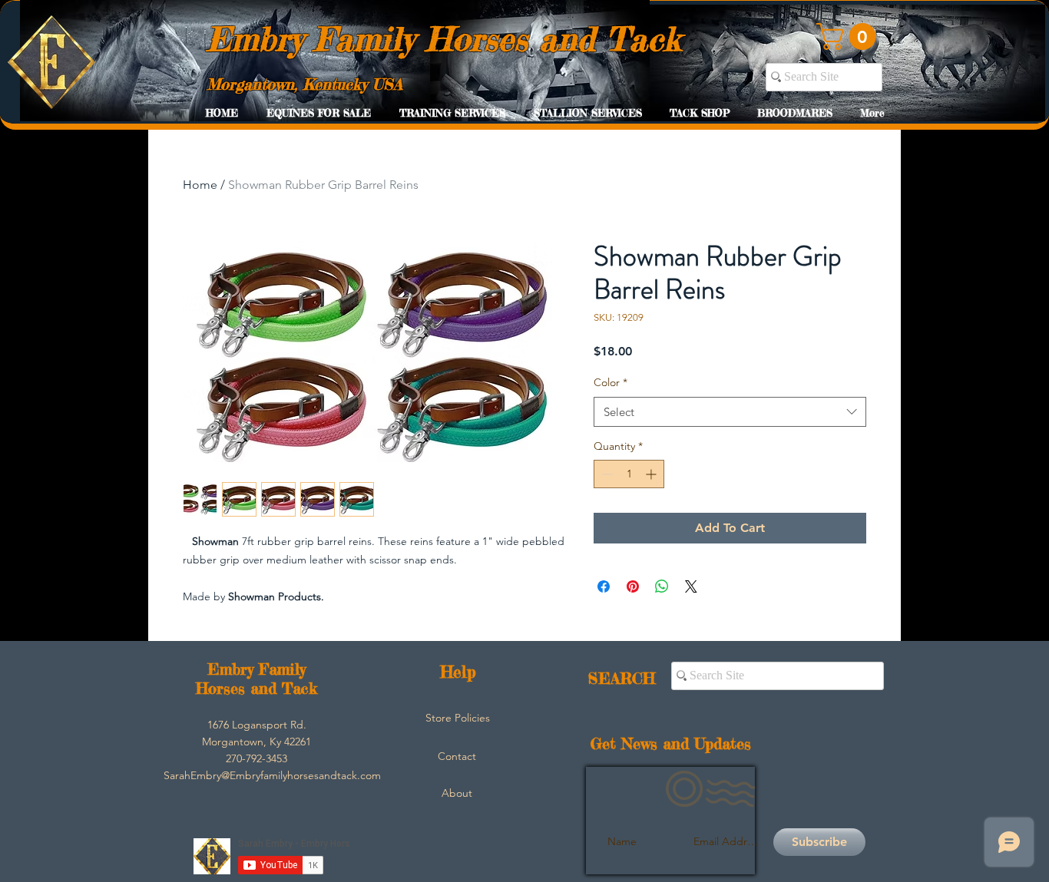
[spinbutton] (629, 474)
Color (610, 382)
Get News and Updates (671, 743)
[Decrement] (605, 474)
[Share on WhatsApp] (662, 586)
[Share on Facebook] (603, 586)
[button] (849, 36)
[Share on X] (691, 586)
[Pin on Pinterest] (633, 586)
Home (200, 184)
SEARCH (621, 678)
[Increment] (652, 474)
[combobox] (730, 412)
